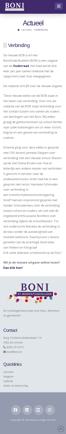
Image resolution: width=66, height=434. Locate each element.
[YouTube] (39, 410)
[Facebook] (16, 410)
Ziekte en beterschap (15, 385)
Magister (8, 376)
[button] (59, 6)
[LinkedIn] (27, 410)
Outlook (8, 381)
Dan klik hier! (13, 268)
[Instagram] (50, 410)
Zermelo (8, 372)
